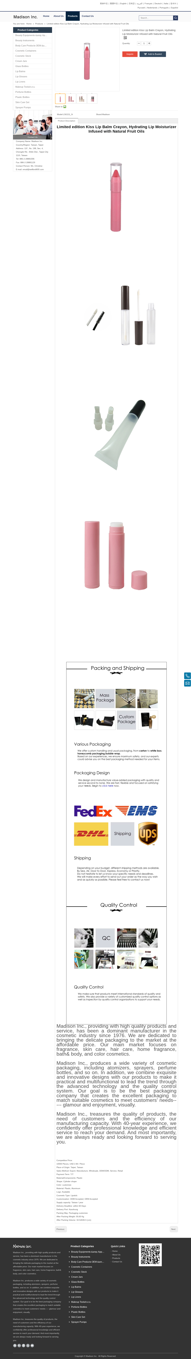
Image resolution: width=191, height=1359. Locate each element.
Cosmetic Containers (25, 51)
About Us (59, 16)
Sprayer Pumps (23, 107)
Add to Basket (155, 54)
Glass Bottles (22, 66)
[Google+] (19, 1345)
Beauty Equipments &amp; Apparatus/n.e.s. (33, 35)
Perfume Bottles (23, 92)
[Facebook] (15, 1345)
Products (73, 16)
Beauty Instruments (24, 40)
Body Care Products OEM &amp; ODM (33, 45)
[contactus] (32, 124)
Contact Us (88, 16)
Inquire (130, 54)
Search (175, 18)
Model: (60, 114)
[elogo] (25, 17)
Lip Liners (20, 82)
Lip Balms (20, 71)
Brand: (99, 114)
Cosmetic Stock (23, 56)
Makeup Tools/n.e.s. (25, 87)
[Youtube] (32, 1345)
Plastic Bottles (22, 97)
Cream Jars (21, 61)
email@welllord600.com (33, 169)
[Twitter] (28, 1345)
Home (46, 16)
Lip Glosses (21, 76)
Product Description (66, 121)
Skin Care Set (22, 102)
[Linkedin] (23, 1345)
